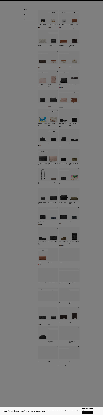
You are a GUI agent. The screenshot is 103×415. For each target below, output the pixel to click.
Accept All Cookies (87, 408)
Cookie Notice (43, 411)
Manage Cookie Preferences (87, 410)
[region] (51, 411)
